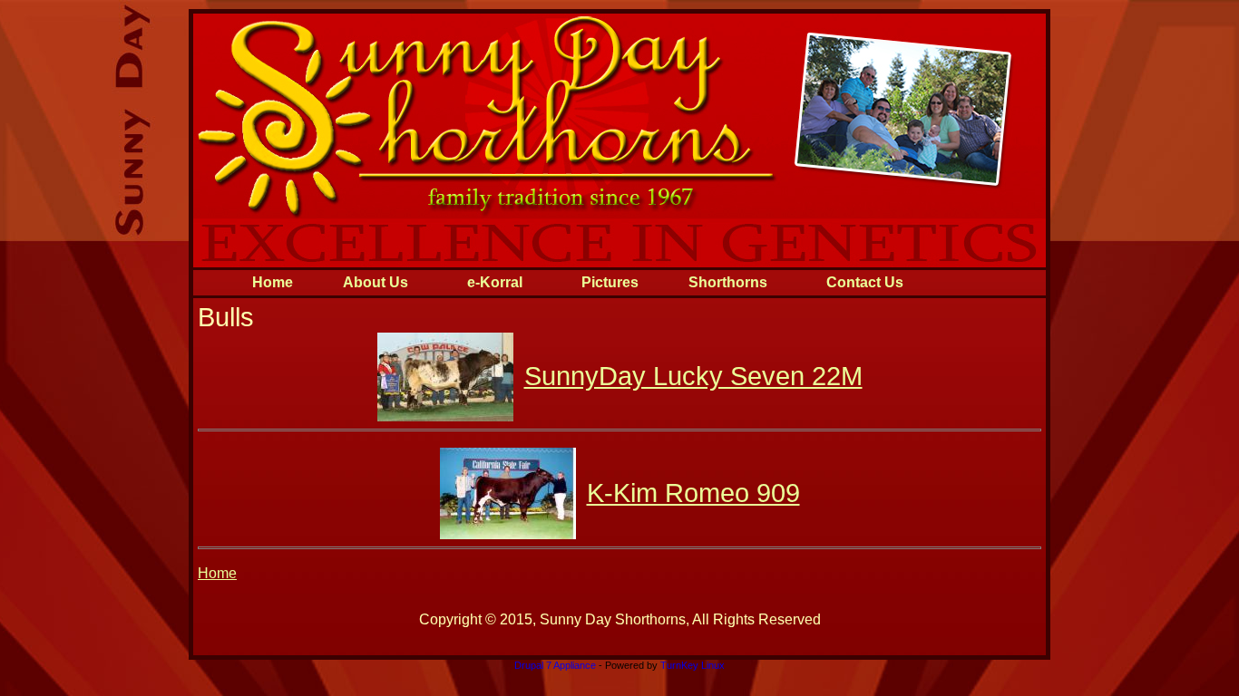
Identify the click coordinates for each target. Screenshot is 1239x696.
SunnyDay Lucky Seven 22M (693, 376)
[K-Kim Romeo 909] (508, 534)
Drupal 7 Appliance (555, 665)
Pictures (610, 282)
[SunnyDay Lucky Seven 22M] (445, 416)
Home (272, 282)
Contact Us (864, 282)
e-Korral (494, 282)
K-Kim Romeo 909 (693, 493)
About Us (375, 282)
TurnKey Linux (692, 665)
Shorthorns (727, 282)
